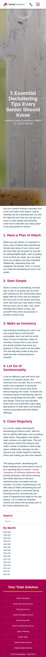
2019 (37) (7, 553)
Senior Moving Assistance (23, 604)
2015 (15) (7, 565)
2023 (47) (7, 541)
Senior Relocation (23, 598)
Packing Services (23, 609)
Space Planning (23, 631)
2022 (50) (7, 544)
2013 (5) (6, 571)
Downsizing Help (23, 620)
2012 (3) (6, 574)
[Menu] (37, 4)
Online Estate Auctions (23, 642)
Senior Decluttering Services (23, 626)
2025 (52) (7, 535)
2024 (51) (7, 538)
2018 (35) (7, 556)
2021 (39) (7, 547)
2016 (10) (7, 562)
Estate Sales (23, 637)
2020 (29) (7, 550)
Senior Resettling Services (23, 615)
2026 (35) (7, 532)
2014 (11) (6, 568)
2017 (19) (7, 559)
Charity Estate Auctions (23, 648)
